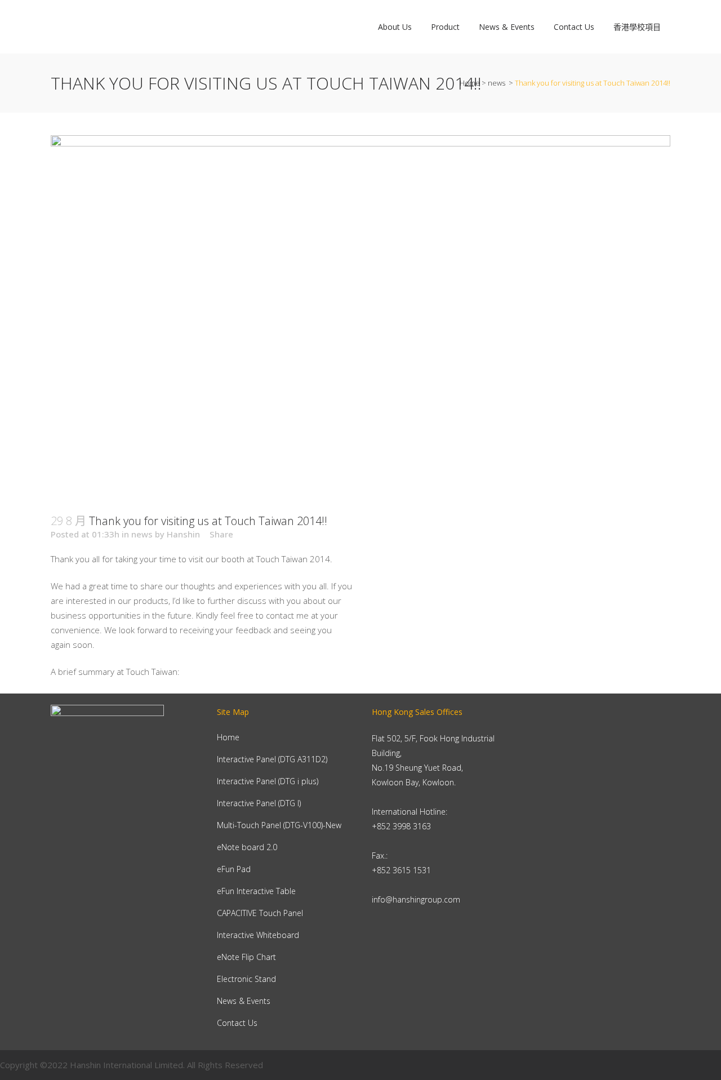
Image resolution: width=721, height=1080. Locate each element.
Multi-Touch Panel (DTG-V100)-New (279, 825)
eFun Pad (234, 869)
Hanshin (183, 534)
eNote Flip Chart (246, 957)
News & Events (243, 1000)
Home (470, 83)
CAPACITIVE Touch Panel (260, 913)
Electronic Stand (246, 979)
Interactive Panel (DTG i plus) (267, 781)
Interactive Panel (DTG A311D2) (272, 759)
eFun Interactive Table (256, 891)
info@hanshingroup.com (416, 899)
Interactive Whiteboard (258, 935)
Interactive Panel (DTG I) (259, 803)
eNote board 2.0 (247, 847)
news (496, 83)
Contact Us (237, 1022)
